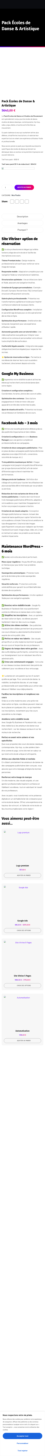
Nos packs (16, 195)
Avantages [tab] (22, 223)
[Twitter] (17, 201)
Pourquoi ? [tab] (22, 229)
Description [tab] (22, 216)
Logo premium (22, 865)
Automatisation (22, 1031)
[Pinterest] (22, 201)
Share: (5, 201)
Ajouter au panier (24, 187)
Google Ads (22, 921)
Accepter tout (22, 1436)
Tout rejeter (23, 1450)
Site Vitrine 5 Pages (22, 976)
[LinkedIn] (27, 201)
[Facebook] (12, 201)
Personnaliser (22, 1443)
